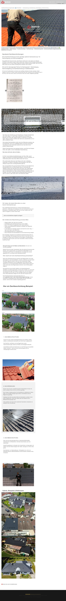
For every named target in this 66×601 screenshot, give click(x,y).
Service (16, 107)
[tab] (7, 107)
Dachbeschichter (7, 107)
